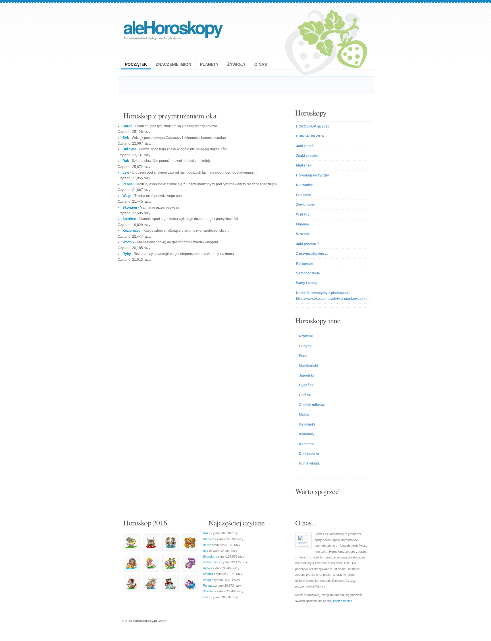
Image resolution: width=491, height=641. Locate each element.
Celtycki (305, 346)
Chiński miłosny (312, 405)
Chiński (305, 395)
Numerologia (309, 463)
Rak (206, 533)
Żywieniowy (305, 205)
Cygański (306, 385)
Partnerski (304, 264)
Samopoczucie (308, 273)
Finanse (302, 224)
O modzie (303, 195)
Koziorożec (211, 562)
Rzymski (306, 336)
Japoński (306, 375)
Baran (207, 545)
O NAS (260, 64)
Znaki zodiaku (307, 156)
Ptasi (303, 356)
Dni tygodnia (309, 454)
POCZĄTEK (136, 64)
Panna (207, 585)
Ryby (206, 568)
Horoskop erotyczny (312, 175)
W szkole (303, 234)
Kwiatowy (307, 434)
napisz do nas (342, 601)
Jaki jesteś (305, 146)
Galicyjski (307, 424)
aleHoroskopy (172, 27)
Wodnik (208, 574)
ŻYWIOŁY (236, 64)
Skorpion (209, 556)
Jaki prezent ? (307, 244)
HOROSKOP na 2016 (313, 126)
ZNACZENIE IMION (173, 64)
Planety (209, 64)
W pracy (302, 214)
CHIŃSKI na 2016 (310, 136)
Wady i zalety (306, 283)
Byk (205, 550)
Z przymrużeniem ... (312, 254)
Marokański (308, 365)
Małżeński (304, 165)
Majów (304, 414)
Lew (206, 597)
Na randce (304, 185)
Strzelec (208, 591)
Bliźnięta (208, 539)
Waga (207, 580)
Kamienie (306, 444)
